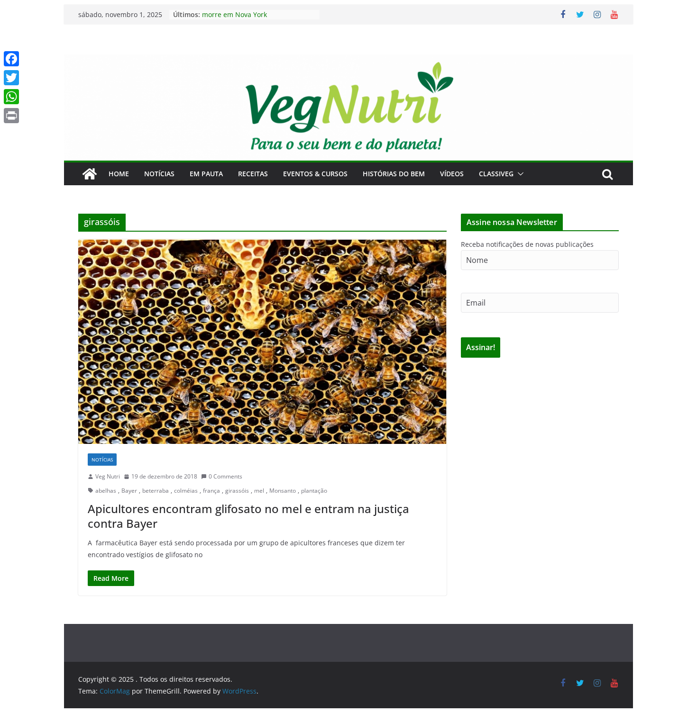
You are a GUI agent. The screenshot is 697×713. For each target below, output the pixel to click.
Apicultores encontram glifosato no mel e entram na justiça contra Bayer (248, 516)
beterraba (155, 491)
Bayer (129, 491)
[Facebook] (11, 58)
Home (119, 173)
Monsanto (282, 491)
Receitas (253, 173)
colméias (186, 491)
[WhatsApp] (11, 96)
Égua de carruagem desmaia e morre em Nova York (250, 17)
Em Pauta (206, 173)
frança (211, 491)
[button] (519, 174)
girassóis (237, 491)
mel (259, 491)
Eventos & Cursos (315, 173)
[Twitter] (11, 77)
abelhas (105, 491)
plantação (314, 491)
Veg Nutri (107, 476)
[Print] (11, 115)
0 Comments (225, 476)
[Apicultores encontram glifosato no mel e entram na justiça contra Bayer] (262, 341)
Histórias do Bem (394, 173)
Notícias (159, 173)
